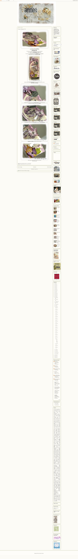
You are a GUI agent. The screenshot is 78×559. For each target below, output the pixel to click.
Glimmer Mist (56, 439)
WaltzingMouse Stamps (57, 498)
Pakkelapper (55, 466)
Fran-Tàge (57, 438)
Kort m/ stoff (58, 457)
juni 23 (57, 316)
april (56, 350)
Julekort (55, 448)
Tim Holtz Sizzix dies (28, 164)
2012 (55, 295)
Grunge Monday (22, 164)
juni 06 (57, 343)
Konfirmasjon (55, 456)
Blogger (43, 553)
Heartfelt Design (56, 442)
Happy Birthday (58, 211)
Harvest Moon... (56, 366)
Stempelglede (57, 482)
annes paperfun (57, 143)
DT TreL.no (58, 435)
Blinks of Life (55, 419)
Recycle (56, 473)
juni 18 (57, 323)
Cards (59, 422)
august (56, 304)
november (56, 299)
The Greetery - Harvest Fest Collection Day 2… (57, 392)
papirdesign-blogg (57, 368)
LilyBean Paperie (57, 390)
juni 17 (57, 325)
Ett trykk (59, 437)
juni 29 (57, 307)
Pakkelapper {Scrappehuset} (58, 245)
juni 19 (57, 321)
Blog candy (59, 419)
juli (55, 305)
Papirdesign (57, 468)
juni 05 (57, 345)
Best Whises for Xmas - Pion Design (58, 237)
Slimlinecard (55, 480)
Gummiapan (55, 441)
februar (56, 352)
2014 (55, 293)
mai (55, 349)
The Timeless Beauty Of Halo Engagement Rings (57, 384)
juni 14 (57, 330)
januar (56, 353)
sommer (59, 480)
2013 (55, 294)
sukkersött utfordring (57, 484)
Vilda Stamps (57, 495)
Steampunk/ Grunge (57, 481)
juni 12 (57, 334)
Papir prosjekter (57, 467)
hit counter (55, 508)
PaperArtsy (56, 361)
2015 (55, 292)
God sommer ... (56, 369)
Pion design (57, 470)
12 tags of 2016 (58, 410)
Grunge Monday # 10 (22, 29)
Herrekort (55, 443)
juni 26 (57, 312)
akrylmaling (57, 415)
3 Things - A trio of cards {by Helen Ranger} (57, 363)
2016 (55, 291)
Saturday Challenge (56, 395)
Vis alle (59, 399)
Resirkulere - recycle (58, 207)
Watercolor (56, 499)
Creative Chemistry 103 (56, 427)
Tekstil (54, 486)
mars (56, 351)
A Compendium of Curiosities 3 (57, 415)
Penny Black (55, 469)
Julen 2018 (55, 453)
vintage (55, 496)
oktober (56, 301)
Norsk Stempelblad (57, 465)
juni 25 (57, 314)
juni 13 (57, 332)
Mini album (56, 463)
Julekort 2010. (56, 449)
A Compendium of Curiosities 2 (57, 413)
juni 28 (57, 309)
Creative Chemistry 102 (56, 426)
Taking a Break (56, 379)
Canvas (56, 422)
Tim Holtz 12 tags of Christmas (57, 486)
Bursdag (56, 421)
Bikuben (55, 418)
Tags (24, 164)
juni (55, 306)
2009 (55, 356)
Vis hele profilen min (56, 144)
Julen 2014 (56, 451)
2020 (55, 286)
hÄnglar (58, 444)
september (56, 302)
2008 (55, 357)
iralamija (56, 371)
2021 (55, 285)
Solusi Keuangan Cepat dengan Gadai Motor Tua (57, 397)
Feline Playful (56, 403)
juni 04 (57, 347)
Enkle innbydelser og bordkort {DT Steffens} (58, 241)
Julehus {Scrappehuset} (58, 225)
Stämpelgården (57, 483)
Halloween (58, 441)
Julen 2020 (57, 454)
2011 (55, 296)
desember (56, 297)
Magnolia (58, 459)
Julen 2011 (55, 450)
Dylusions (56, 436)
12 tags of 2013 (57, 409)
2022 (55, 284)
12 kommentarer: (29, 163)
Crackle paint (56, 425)
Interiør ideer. (58, 445)
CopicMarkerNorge (57, 375)
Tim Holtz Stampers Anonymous (57, 491)
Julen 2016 (58, 452)
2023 (55, 283)
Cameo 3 (59, 421)
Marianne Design (57, 461)
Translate (56, 46)
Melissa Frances (57, 462)
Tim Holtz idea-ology (57, 487)
